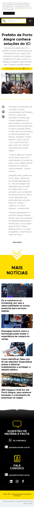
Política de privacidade (21, 9)
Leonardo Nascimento (23, 501)
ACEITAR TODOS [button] (9, 13)
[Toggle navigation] (30, 20)
